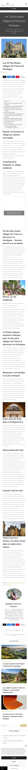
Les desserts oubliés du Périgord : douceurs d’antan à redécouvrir (14, 736)
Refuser (14, 761)
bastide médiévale (14, 257)
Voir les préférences (14, 765)
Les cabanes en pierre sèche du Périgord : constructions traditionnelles (14, 690)
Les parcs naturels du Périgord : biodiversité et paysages (12, 742)
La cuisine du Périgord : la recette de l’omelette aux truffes (14, 635)
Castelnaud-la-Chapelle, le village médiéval (13, 106)
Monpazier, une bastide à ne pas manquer (13, 118)
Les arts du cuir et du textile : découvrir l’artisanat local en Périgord (13, 716)
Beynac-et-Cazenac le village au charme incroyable (13, 104)
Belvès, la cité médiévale (9, 112)
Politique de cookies (14, 768)
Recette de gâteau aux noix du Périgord (14, 630)
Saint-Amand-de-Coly (9, 121)
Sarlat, (5, 277)
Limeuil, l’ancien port (8, 123)
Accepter (14, 757)
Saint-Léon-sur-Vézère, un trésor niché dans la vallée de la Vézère (13, 125)
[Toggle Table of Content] (22, 101)
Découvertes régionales (7, 59)
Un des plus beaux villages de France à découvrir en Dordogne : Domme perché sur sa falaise (13, 109)
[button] (26, 745)
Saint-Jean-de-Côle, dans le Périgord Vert (13, 120)
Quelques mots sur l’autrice (12, 127)
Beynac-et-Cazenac (15, 145)
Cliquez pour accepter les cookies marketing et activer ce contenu (14, 213)
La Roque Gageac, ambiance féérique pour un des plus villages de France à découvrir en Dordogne (14, 115)
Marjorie (9, 609)
